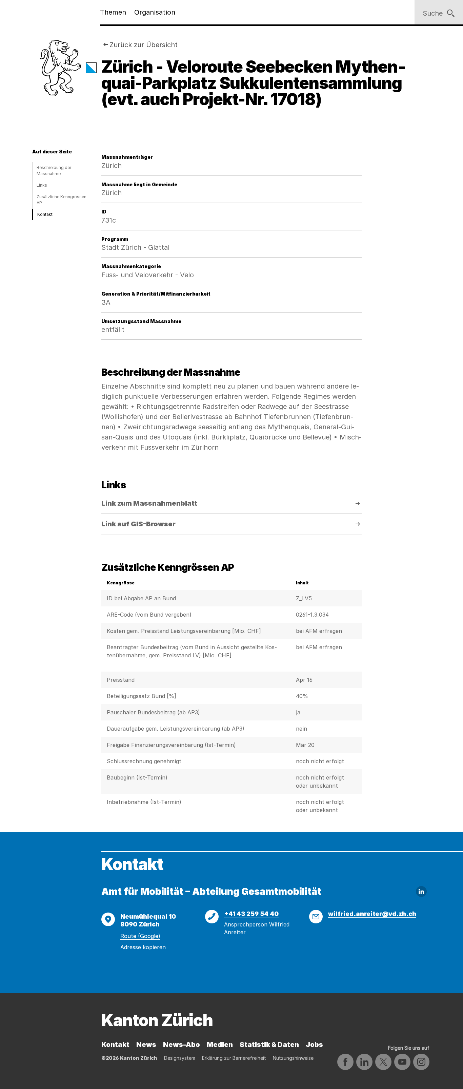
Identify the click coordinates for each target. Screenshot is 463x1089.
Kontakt (45, 214)
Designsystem (179, 1058)
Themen (113, 12)
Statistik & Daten (269, 1044)
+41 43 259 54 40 (251, 913)
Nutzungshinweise (293, 1058)
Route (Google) (140, 936)
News (146, 1044)
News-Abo (181, 1044)
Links (42, 185)
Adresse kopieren (143, 947)
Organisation (154, 12)
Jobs (314, 1044)
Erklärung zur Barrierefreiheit (234, 1058)
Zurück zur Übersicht (143, 45)
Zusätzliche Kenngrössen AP (61, 199)
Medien (220, 1044)
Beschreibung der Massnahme (54, 170)
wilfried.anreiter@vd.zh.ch (372, 913)
